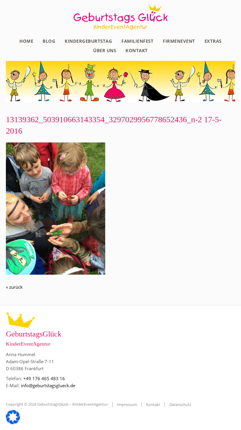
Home (26, 41)
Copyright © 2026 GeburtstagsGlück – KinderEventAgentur (57, 404)
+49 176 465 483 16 (44, 378)
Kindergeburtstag (88, 41)
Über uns (104, 50)
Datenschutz (180, 404)
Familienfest (137, 41)
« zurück (14, 287)
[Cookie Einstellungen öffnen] (13, 422)
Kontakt (136, 50)
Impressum (127, 404)
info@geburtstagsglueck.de (48, 385)
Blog (49, 41)
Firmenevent (179, 41)
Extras (213, 41)
